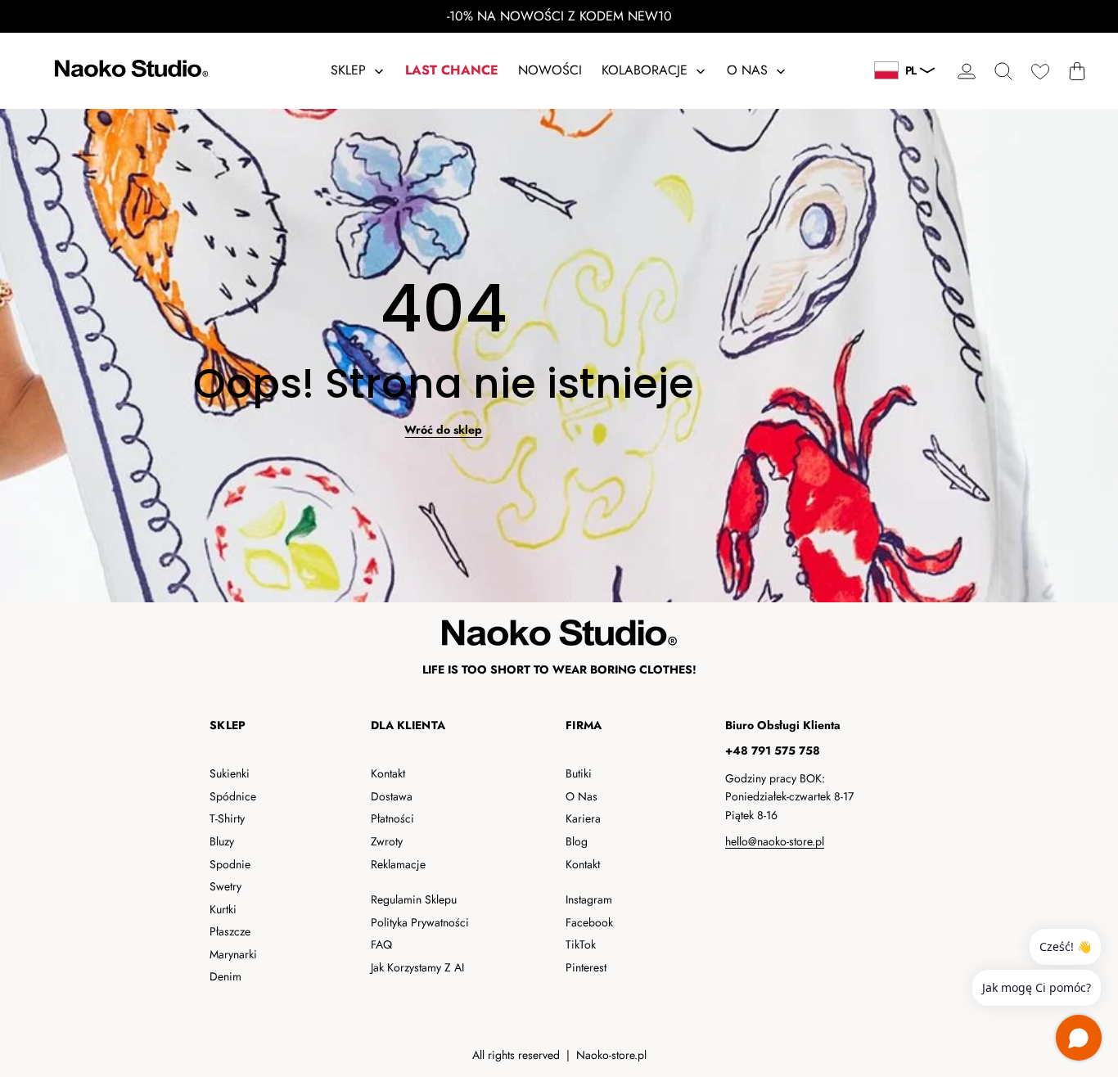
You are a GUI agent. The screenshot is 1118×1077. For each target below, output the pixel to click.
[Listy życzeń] (1039, 70)
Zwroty (387, 841)
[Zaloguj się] (966, 70)
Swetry (225, 886)
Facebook (589, 922)
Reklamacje (398, 864)
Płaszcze (230, 931)
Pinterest (586, 967)
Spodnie (230, 864)
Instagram (589, 899)
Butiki (579, 773)
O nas (581, 796)
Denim (225, 976)
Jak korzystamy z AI (417, 967)
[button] (1003, 70)
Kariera (583, 818)
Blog (577, 841)
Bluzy (222, 841)
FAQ (381, 944)
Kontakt (388, 773)
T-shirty (227, 818)
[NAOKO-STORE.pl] (129, 71)
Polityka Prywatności (420, 922)
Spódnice (233, 796)
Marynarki (233, 954)
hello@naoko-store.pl (774, 841)
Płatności (392, 818)
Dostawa (391, 796)
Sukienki (230, 773)
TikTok (581, 944)
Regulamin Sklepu (414, 899)
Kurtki (223, 909)
